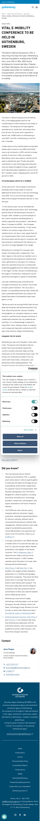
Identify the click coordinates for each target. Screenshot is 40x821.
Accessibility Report (20, 765)
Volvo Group (10, 568)
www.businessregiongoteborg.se (20, 734)
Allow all (20, 436)
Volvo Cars (25, 568)
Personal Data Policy (20, 761)
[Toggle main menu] (36, 7)
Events (20, 757)
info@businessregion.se (11, 801)
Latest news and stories (14, 14)
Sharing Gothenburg (20, 778)
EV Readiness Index (24, 552)
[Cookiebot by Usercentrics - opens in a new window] (28, 369)
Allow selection (20, 443)
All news (26, 14)
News (20, 748)
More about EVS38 (10, 460)
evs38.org (9, 537)
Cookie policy (20, 769)
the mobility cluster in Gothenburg (18, 613)
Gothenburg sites (18, 790)
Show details (28, 430)
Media (20, 774)
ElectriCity (32, 617)
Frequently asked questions (20, 782)
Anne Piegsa (9, 649)
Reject (20, 450)
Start (3, 14)
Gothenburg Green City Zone (15, 617)
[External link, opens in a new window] (15, 815)
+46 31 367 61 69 (12, 664)
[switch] (34, 408)
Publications (20, 753)
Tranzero (12, 620)
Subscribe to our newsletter (20, 786)
